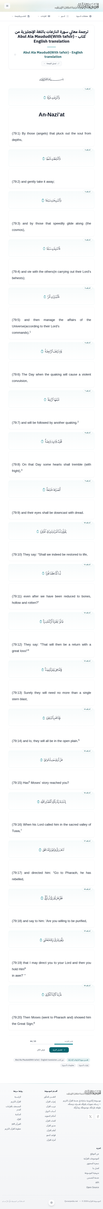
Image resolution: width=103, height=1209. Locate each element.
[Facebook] (98, 1117)
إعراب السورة (83, 1065)
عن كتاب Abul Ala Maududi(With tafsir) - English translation (39, 1060)
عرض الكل (41, 1049)
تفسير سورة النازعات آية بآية (78, 1060)
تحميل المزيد (57, 1049)
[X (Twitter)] (90, 1117)
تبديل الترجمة (51, 63)
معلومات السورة (68, 1065)
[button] (63, 16)
